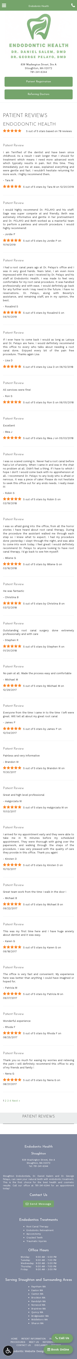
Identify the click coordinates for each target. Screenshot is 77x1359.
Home (14, 1338)
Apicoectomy (33, 1234)
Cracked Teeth (34, 1237)
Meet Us (34, 1342)
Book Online (59, 1349)
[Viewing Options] (8, 1350)
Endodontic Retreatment (40, 1230)
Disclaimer (41, 1345)
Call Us (63, 1338)
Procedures (17, 1342)
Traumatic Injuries (36, 1241)
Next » (16, 1100)
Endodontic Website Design (26, 1351)
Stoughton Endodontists (16, 1176)
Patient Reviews (38, 1117)
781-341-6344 (38, 71)
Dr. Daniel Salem (43, 1176)
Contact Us (23, 1345)
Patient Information (33, 1338)
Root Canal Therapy (37, 1226)
